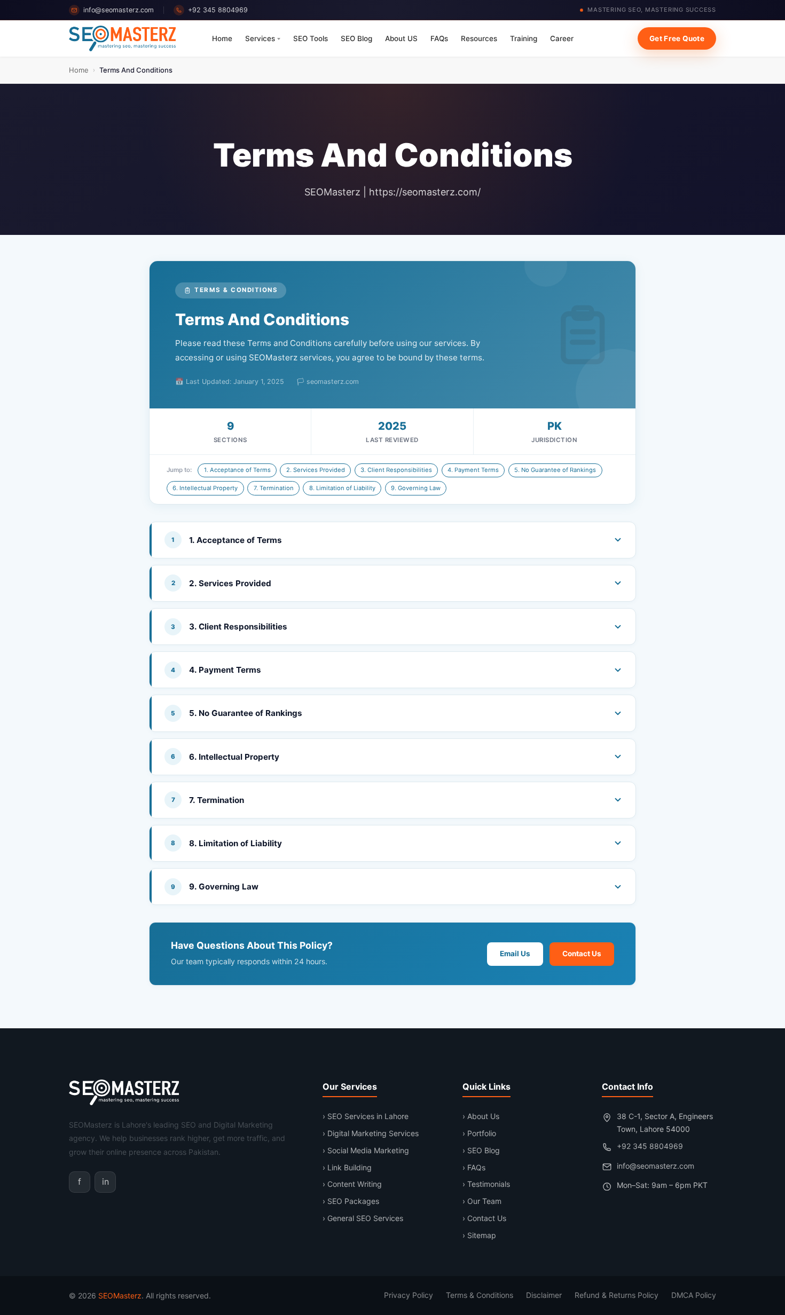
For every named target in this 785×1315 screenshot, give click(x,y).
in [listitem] (105, 1181)
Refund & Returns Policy (616, 1295)
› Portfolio (479, 1133)
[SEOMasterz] (122, 38)
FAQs (439, 38)
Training (523, 38)
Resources (479, 38)
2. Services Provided (315, 470)
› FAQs (473, 1167)
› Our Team (481, 1201)
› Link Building (347, 1167)
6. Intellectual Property (205, 488)
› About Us (480, 1116)
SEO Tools (310, 38)
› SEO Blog (481, 1150)
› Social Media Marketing (366, 1150)
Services (260, 38)
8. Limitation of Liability (342, 488)
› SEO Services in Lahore (366, 1116)
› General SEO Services (363, 1218)
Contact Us (581, 953)
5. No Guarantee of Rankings (555, 470)
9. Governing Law (416, 488)
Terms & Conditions (479, 1295)
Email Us (515, 953)
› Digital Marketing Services (371, 1133)
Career (562, 38)
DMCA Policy (693, 1295)
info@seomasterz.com (118, 10)
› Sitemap (479, 1235)
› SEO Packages (351, 1201)
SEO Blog (356, 38)
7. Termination (274, 488)
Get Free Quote (676, 38)
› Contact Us (484, 1218)
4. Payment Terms (473, 470)
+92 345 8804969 (218, 10)
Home (222, 38)
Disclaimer (544, 1295)
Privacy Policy (408, 1295)
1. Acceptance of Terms (237, 470)
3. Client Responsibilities (396, 470)
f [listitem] (79, 1181)
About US (401, 38)
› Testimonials (486, 1183)
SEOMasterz (120, 1295)
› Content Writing (352, 1183)
